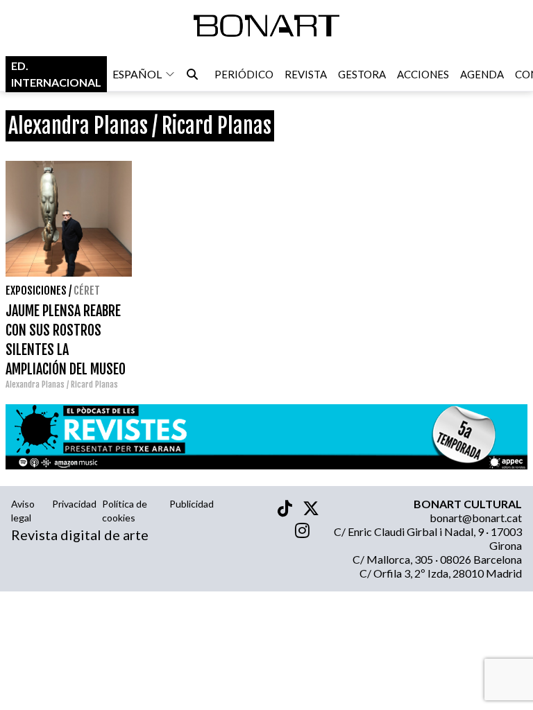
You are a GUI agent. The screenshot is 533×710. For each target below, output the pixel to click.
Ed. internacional (56, 74)
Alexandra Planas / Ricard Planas (62, 384)
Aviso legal (23, 510)
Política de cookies (124, 510)
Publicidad (191, 504)
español (137, 73)
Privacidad (74, 504)
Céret (87, 290)
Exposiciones (36, 290)
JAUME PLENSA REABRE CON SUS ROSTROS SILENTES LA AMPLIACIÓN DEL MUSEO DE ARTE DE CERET (66, 349)
